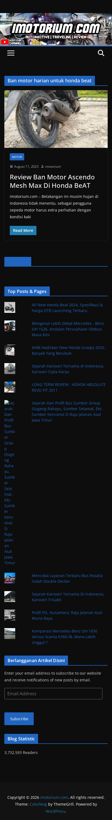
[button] (56, 119)
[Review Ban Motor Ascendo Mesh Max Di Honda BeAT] (56, 119)
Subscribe (19, 718)
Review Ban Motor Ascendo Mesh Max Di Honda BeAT (52, 181)
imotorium (53, 166)
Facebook (18, 262)
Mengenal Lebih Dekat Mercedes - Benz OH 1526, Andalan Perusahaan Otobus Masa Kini (68, 329)
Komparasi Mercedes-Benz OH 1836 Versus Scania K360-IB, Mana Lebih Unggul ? (64, 636)
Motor (17, 157)
